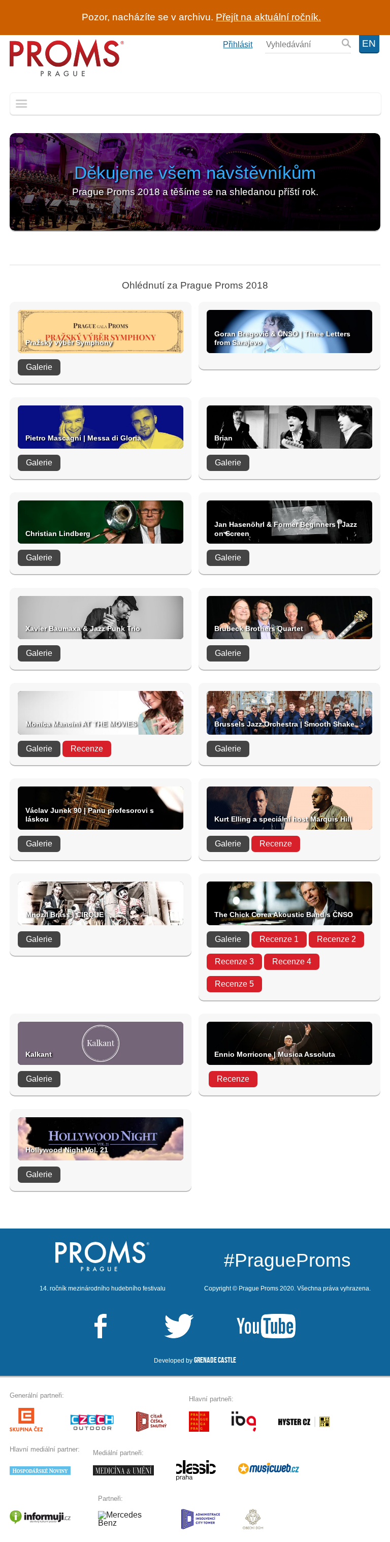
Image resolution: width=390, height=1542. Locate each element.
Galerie (39, 367)
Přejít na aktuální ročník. (268, 17)
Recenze (87, 748)
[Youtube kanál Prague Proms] (246, 1326)
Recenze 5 (234, 984)
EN (369, 43)
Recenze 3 (234, 961)
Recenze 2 (336, 939)
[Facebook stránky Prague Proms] (100, 1326)
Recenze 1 (279, 939)
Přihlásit (237, 45)
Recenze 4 (291, 961)
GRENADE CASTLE (215, 1360)
